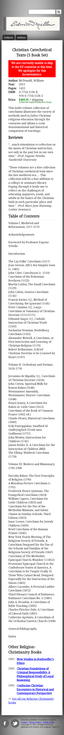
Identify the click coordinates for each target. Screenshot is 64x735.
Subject (8, 37)
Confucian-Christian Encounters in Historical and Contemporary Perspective (35, 689)
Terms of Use (48, 722)
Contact (24, 722)
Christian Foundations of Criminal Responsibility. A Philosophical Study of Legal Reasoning (35, 674)
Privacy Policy (35, 722)
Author (21, 37)
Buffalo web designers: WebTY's (46, 727)
